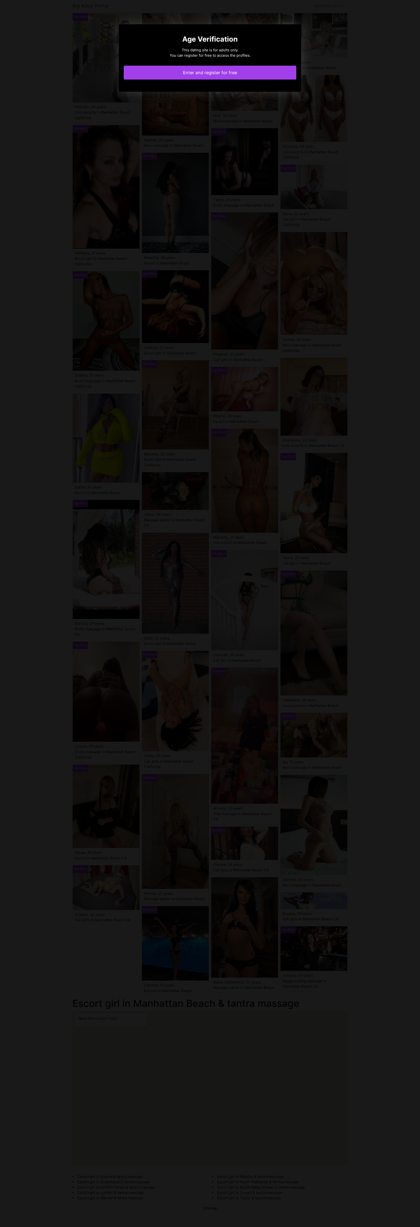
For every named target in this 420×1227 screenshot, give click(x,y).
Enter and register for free (210, 72)
